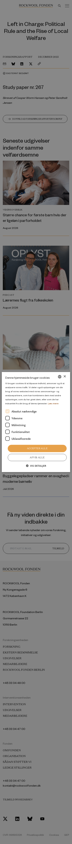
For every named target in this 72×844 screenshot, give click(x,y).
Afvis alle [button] (37, 457)
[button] (36, 466)
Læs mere (53, 403)
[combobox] (60, 376)
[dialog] (36, 422)
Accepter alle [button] (37, 448)
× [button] (64, 376)
